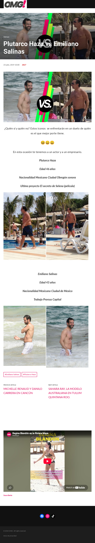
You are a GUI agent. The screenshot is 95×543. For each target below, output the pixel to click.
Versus (6, 37)
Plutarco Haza (30, 374)
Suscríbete (7, 495)
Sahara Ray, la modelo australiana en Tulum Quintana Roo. (65, 393)
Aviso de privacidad (9, 536)
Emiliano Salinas (12, 374)
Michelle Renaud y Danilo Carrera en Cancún (22, 391)
